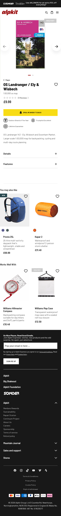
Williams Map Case (44, 308)
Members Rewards (11, 408)
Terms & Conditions (30, 476)
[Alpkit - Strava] (46, 470)
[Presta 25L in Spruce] (7, 230)
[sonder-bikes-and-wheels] (8, 4)
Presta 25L (8, 236)
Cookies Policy (22, 354)
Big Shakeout (9, 381)
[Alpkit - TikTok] (27, 470)
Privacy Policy (10, 354)
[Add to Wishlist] (56, 84)
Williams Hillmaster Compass (12, 310)
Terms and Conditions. (46, 352)
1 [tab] (29, 75)
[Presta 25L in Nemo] (3, 230)
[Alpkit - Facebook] (14, 470)
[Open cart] (52, 12)
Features (8, 163)
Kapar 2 (38, 236)
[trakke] (20, 3)
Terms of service (10, 432)
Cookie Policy (30, 485)
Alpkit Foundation (12, 387)
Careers (6, 425)
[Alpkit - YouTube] (33, 470)
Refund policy (9, 436)
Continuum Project (11, 418)
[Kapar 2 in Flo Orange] (34, 230)
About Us (7, 422)
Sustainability (9, 412)
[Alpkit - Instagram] (21, 470)
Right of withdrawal (30, 489)
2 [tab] (33, 75)
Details (7, 153)
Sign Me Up (11, 361)
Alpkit (6, 375)
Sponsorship (8, 429)
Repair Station (9, 415)
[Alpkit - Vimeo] (39, 470)
